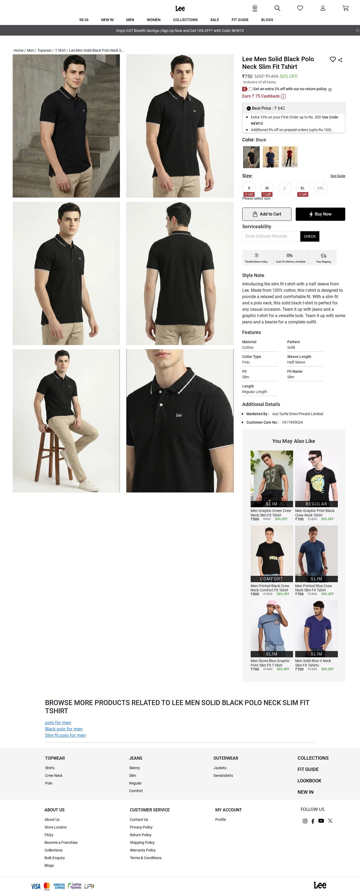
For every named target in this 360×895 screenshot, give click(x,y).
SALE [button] (214, 20)
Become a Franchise (61, 842)
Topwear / (45, 50)
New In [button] (107, 20)
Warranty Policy (143, 850)
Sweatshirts (223, 775)
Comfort (136, 791)
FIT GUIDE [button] (240, 20)
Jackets (219, 768)
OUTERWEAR (225, 758)
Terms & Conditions (146, 858)
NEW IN (306, 792)
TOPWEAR (55, 758)
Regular (135, 783)
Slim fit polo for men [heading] (65, 735)
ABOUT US (55, 809)
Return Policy (141, 835)
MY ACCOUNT (228, 809)
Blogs (49, 865)
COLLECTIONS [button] (185, 20)
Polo (48, 783)
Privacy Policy (141, 827)
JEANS (135, 758)
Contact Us (139, 819)
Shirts (50, 768)
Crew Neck (53, 775)
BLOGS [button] (267, 20)
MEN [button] (130, 20)
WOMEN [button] (153, 20)
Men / (31, 50)
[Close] (357, 30)
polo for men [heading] (58, 722)
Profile (220, 819)
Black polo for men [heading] (64, 729)
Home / (20, 50)
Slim (132, 775)
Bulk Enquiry (55, 858)
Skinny (134, 768)
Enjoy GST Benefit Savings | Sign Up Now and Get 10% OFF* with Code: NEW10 (180, 30)
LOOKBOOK (309, 780)
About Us (52, 819)
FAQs (49, 835)
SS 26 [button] (84, 20)
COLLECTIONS (313, 758)
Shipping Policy (142, 842)
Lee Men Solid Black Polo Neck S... (96, 50)
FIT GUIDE (308, 769)
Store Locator (56, 827)
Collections (53, 850)
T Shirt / (61, 50)
